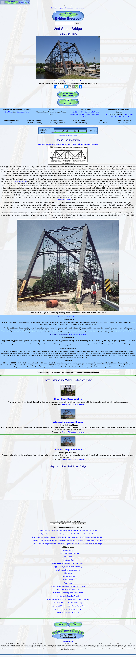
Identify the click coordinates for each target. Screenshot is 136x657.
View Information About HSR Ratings (68, 135)
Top (75, 624)
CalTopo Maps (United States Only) (68, 612)
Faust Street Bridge (64, 199)
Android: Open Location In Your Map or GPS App (68, 586)
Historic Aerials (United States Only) (68, 609)
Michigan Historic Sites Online (77, 334)
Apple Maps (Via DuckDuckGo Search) (68, 567)
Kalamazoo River (23, 112)
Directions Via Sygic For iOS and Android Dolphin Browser (68, 599)
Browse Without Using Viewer (73, 404)
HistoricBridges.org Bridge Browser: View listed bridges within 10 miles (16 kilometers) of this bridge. (68, 540)
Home (61, 624)
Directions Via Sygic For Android (68, 596)
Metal (73, 112)
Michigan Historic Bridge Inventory (77, 316)
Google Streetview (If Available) (68, 553)
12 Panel (78, 112)
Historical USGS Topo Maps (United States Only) (68, 606)
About (65, 641)
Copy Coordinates (78, 524)
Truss (97, 114)
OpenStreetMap (68, 560)
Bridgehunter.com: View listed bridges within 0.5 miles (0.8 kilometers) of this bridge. (68, 530)
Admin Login (68, 652)
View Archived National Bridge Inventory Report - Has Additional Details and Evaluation (68, 144)
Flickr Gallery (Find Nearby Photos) (68, 589)
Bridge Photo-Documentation (68, 399)
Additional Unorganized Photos (68, 422)
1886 (106, 114)
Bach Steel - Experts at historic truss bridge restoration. (68, 8)
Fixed (85, 116)
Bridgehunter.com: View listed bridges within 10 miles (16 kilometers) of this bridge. (68, 534)
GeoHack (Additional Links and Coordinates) (68, 563)
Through (92, 114)
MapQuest (68, 573)
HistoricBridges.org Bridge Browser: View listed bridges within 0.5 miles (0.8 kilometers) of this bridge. (68, 537)
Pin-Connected (87, 112)
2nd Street (8, 112)
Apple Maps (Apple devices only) (68, 570)
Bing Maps (68, 557)
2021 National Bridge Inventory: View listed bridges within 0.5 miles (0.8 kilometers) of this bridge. (68, 544)
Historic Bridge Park (20, 181)
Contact (70, 641)
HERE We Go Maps (68, 576)
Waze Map (68, 583)
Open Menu (2, 2)
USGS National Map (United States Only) (68, 602)
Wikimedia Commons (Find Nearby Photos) (68, 593)
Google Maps (68, 550)
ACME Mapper (68, 580)
